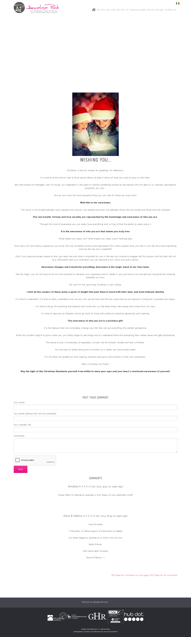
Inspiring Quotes (138, 10)
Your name (19, 402)
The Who (121, 10)
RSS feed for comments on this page (130, 575)
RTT (127, 10)
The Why (101, 10)
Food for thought (155, 10)
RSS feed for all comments (164, 575)
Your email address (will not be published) (35, 413)
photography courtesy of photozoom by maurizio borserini (95, 632)
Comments (19, 436)
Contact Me (170, 10)
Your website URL (23, 425)
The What (111, 10)
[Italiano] (177, 3)
